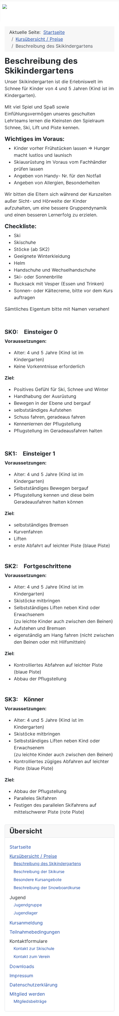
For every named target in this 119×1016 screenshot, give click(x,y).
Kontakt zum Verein (32, 956)
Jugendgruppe (28, 904)
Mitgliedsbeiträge (30, 1001)
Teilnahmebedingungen (35, 932)
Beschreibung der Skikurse (39, 871)
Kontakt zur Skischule (34, 948)
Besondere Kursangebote (38, 879)
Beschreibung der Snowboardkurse (47, 887)
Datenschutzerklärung (33, 985)
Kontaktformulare (28, 941)
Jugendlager (26, 912)
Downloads (22, 966)
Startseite (20, 847)
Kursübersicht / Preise (33, 856)
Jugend (18, 897)
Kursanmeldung (26, 923)
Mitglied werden (27, 994)
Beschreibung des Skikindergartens (47, 863)
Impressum (21, 975)
